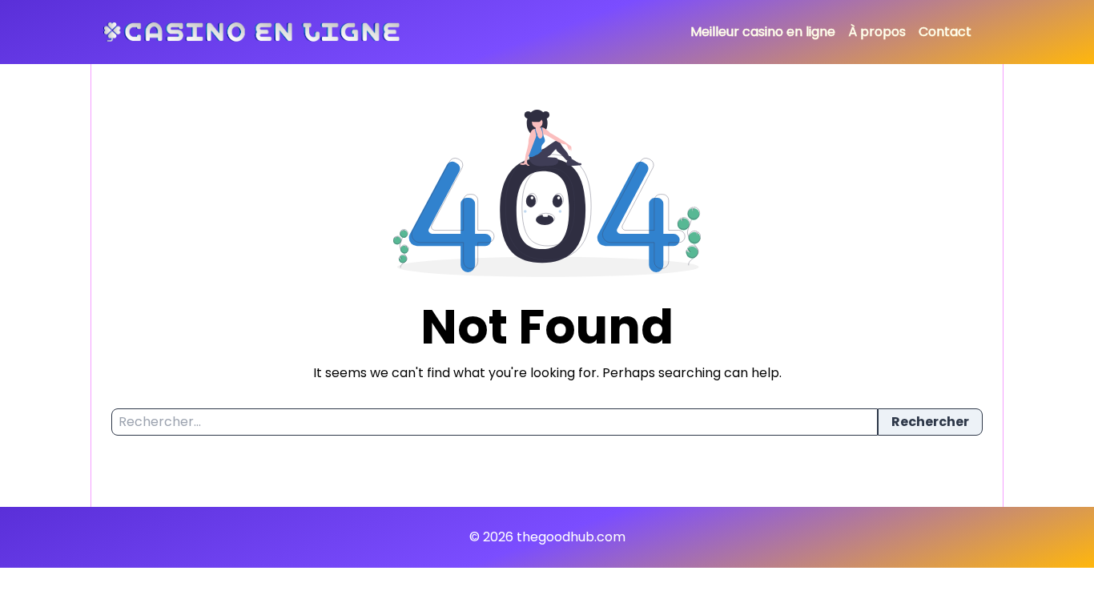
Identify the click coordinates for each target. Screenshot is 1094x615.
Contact (945, 31)
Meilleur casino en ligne (762, 31)
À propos (877, 31)
